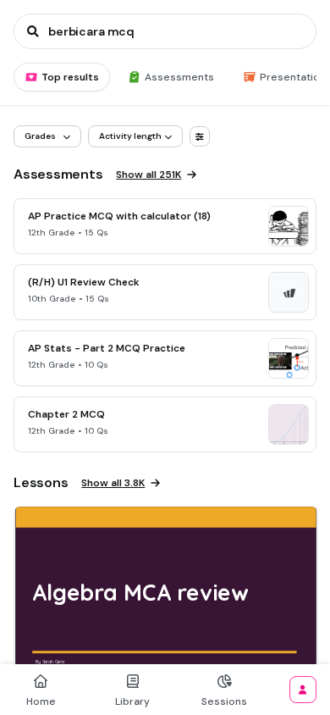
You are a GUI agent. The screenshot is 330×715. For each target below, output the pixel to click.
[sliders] (200, 136)
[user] (302, 689)
